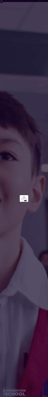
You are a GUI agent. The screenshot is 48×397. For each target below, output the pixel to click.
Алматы (22, 200)
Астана (25, 200)
